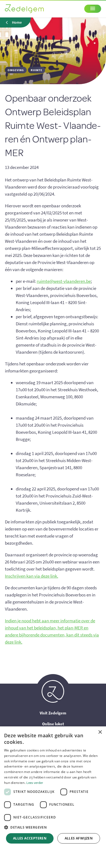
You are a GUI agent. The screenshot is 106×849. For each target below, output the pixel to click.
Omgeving (16, 70)
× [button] (100, 732)
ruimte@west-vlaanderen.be (64, 281)
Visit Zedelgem (53, 712)
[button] (53, 827)
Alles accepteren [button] (29, 838)
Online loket (53, 723)
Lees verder (34, 783)
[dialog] (53, 787)
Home (17, 22)
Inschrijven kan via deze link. (31, 576)
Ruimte (36, 70)
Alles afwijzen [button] (79, 838)
